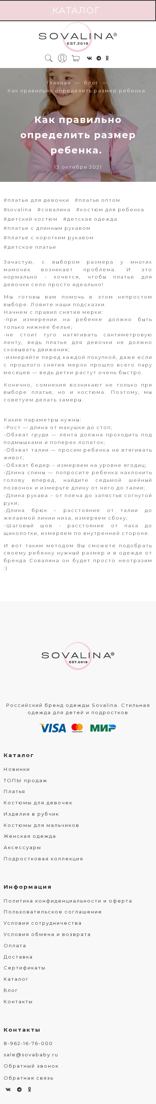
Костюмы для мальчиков (41, 825)
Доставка (18, 957)
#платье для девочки (36, 200)
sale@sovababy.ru (31, 1054)
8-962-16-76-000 (28, 1043)
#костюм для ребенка (110, 209)
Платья (14, 791)
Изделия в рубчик (31, 814)
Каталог (19, 755)
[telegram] (99, 58)
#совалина (54, 209)
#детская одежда (90, 219)
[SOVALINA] (78, 37)
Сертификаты (25, 968)
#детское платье (30, 247)
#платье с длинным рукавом (47, 228)
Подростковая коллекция (43, 858)
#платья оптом (97, 200)
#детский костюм (31, 219)
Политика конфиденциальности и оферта (68, 901)
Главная (58, 82)
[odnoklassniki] (107, 58)
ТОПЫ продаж (26, 780)
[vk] (90, 58)
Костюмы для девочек (38, 802)
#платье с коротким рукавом (49, 237)
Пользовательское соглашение (53, 912)
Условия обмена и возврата (47, 934)
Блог (91, 82)
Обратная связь (29, 1078)
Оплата (15, 945)
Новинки (17, 769)
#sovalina (18, 209)
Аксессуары (22, 847)
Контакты (18, 1001)
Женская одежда (30, 836)
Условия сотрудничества (43, 923)
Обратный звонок (31, 1066)
